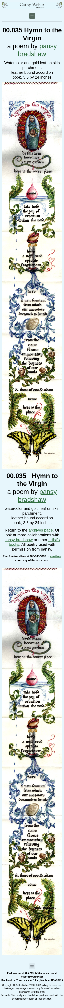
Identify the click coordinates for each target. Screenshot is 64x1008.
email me (55, 556)
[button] (32, 16)
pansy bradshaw (18, 540)
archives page (41, 530)
